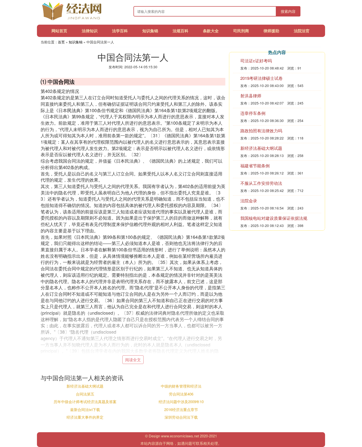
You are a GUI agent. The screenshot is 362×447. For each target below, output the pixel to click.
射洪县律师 (250, 95)
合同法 (66, 82)
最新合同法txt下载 (85, 409)
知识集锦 (150, 31)
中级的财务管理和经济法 (181, 386)
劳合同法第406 (181, 393)
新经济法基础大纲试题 (84, 386)
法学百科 (120, 31)
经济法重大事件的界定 (84, 417)
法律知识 (90, 31)
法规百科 (180, 31)
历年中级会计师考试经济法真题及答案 (85, 401)
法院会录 (248, 200)
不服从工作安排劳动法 (261, 183)
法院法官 (302, 31)
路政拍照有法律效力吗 (261, 130)
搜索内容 (288, 11)
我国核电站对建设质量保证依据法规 (273, 218)
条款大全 (211, 31)
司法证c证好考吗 (256, 60)
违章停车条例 (252, 113)
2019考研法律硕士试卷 (261, 78)
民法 (71, 110)
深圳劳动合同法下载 (181, 417)
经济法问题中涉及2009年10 (181, 401)
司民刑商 (241, 31)
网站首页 (59, 31)
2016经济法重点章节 (181, 409)
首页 (61, 41)
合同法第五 (85, 393)
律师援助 (271, 31)
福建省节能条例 (255, 165)
